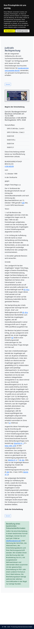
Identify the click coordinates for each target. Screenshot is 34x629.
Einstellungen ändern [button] (22, 31)
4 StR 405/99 (9, 166)
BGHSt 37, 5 (12, 460)
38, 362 (21, 460)
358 (7, 472)
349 (23, 203)
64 (12, 338)
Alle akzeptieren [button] (9, 31)
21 (10, 423)
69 (24, 289)
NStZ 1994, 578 (10, 446)
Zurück (8, 84)
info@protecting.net (13, 541)
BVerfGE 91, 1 (19, 443)
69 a (27, 289)
